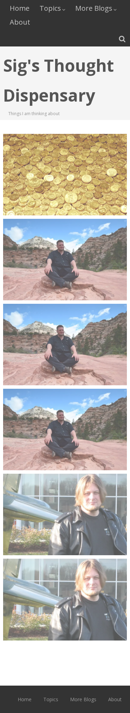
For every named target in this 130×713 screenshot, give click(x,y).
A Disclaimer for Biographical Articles (65, 331)
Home (19, 8)
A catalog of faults (65, 582)
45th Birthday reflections (65, 412)
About (20, 22)
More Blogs (93, 8)
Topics (50, 8)
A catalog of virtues (65, 497)
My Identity (65, 242)
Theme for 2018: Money (65, 157)
